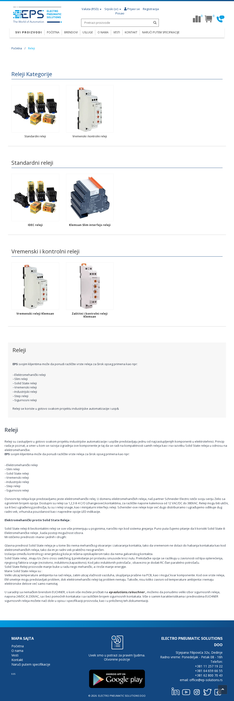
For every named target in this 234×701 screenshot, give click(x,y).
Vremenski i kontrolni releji (89, 136)
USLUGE (87, 32)
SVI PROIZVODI (28, 32)
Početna (16, 48)
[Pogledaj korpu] (209, 19)
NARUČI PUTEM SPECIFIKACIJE (160, 32)
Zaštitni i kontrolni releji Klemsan (90, 315)
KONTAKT (131, 32)
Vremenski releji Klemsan (35, 314)
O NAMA (103, 32)
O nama (17, 650)
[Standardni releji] (35, 108)
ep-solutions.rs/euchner (127, 592)
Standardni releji (35, 136)
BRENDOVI (71, 32)
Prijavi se (133, 9)
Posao (119, 13)
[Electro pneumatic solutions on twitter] (207, 691)
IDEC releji (35, 225)
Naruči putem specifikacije (30, 664)
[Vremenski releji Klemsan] (35, 286)
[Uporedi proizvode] (197, 19)
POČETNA (53, 32)
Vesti (15, 655)
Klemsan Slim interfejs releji (90, 225)
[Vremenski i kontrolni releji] (90, 108)
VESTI (116, 32)
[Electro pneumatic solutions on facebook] (218, 691)
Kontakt (17, 660)
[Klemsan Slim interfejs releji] (90, 197)
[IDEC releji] (35, 197)
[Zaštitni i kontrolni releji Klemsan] (90, 286)
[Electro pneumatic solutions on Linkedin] (176, 691)
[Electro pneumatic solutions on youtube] (186, 691)
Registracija (151, 9)
